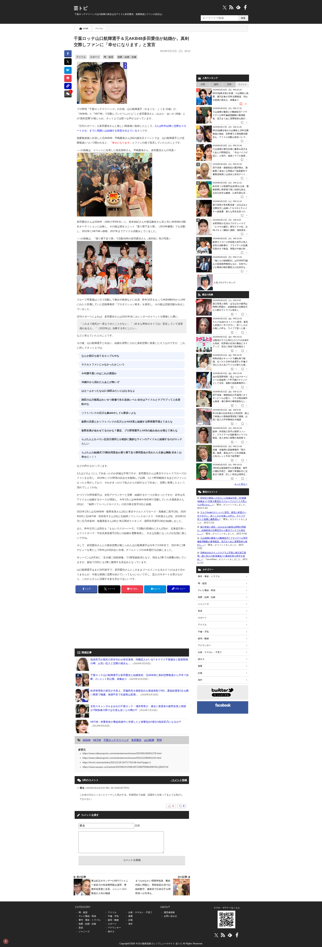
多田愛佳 (136, 740)
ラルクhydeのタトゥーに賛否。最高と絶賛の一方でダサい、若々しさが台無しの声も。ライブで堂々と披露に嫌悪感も (221, 515)
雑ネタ (201, 659)
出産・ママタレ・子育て (210, 652)
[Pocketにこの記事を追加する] (67, 78)
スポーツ (94, 57)
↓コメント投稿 (179, 780)
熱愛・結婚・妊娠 (127, 57)
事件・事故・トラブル (209, 576)
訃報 (200, 673)
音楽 (200, 611)
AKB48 (86, 740)
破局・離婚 (203, 638)
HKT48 (97, 740)
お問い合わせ (170, 916)
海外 (200, 680)
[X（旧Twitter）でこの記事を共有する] (67, 61)
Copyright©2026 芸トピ (161, 943)
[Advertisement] (103, 623)
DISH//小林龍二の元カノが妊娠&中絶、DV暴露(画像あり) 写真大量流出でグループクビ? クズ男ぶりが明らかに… (222, 501)
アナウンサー (204, 645)
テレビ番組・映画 (206, 590)
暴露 (200, 666)
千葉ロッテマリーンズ (116, 740)
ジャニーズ (203, 604)
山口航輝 (149, 740)
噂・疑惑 (108, 57)
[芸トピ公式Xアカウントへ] (216, 935)
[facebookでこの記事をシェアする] (67, 53)
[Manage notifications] (5, 941)
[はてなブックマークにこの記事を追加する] (67, 70)
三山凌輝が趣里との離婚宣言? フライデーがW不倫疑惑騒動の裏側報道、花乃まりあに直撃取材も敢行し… (222, 541)
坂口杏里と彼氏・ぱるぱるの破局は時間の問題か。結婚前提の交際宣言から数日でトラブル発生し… (221, 530)
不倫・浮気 (203, 631)
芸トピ (81, 8)
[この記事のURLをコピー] (67, 86)
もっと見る (240, 484)
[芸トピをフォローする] (224, 7)
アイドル (99, 28)
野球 (159, 740)
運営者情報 (169, 912)
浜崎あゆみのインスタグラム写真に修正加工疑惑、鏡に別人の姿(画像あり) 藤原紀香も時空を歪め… (221, 556)
